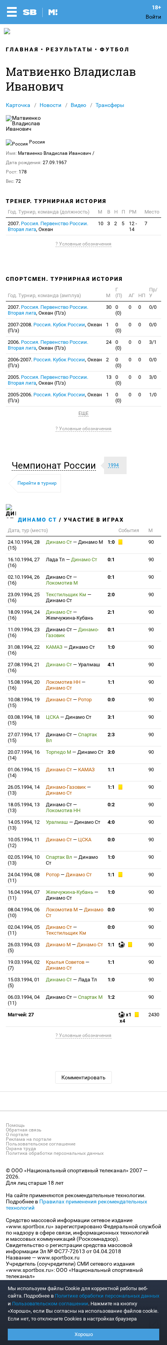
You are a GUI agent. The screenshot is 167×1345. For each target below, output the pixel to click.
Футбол (115, 49)
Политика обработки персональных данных (55, 1153)
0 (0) (118, 310)
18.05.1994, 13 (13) (24, 807)
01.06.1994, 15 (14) (24, 772)
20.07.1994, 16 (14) (24, 755)
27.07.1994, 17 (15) (24, 737)
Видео (78, 105)
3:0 (111, 752)
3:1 (111, 717)
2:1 (111, 612)
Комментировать (83, 1077)
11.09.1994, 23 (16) (24, 632)
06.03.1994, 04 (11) (24, 1000)
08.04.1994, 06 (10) (24, 912)
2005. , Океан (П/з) (48, 380)
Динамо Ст (37, 520)
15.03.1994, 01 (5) (24, 982)
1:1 (111, 682)
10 (100, 223)
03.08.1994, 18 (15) (24, 720)
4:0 (111, 822)
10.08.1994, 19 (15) (24, 702)
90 (151, 542)
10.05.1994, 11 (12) (24, 842)
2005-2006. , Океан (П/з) (55, 397)
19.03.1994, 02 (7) (24, 965)
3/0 (153, 377)
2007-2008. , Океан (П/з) (55, 327)
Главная (22, 49)
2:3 (111, 734)
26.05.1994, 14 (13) (24, 790)
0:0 (111, 699)
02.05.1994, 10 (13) (24, 860)
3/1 (153, 342)
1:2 (111, 997)
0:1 (111, 559)
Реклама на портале (28, 1139)
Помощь (15, 1125)
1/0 (153, 395)
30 (108, 307)
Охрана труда (21, 1148)
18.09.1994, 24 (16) (24, 615)
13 (108, 377)
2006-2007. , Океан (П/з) (55, 362)
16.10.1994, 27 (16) (24, 562)
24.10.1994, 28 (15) (24, 545)
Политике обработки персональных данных (107, 1296)
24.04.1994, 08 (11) (24, 877)
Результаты (69, 49)
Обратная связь (24, 1130)
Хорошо (84, 1334)
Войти (153, 17)
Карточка (18, 105)
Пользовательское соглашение (40, 1144)
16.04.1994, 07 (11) (24, 895)
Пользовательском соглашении (50, 1303)
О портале (17, 1134)
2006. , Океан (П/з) (48, 345)
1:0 (111, 542)
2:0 (111, 594)
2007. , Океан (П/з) (48, 310)
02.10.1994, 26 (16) (24, 580)
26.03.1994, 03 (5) (24, 947)
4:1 (111, 664)
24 (108, 342)
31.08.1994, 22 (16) (24, 650)
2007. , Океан (48, 226)
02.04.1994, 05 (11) (24, 930)
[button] (56, 465)
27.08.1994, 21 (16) (24, 667)
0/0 (153, 307)
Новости (50, 105)
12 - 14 (133, 226)
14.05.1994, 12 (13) (24, 825)
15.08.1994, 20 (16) (24, 685)
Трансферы (110, 105)
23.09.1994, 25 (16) (24, 597)
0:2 (111, 804)
